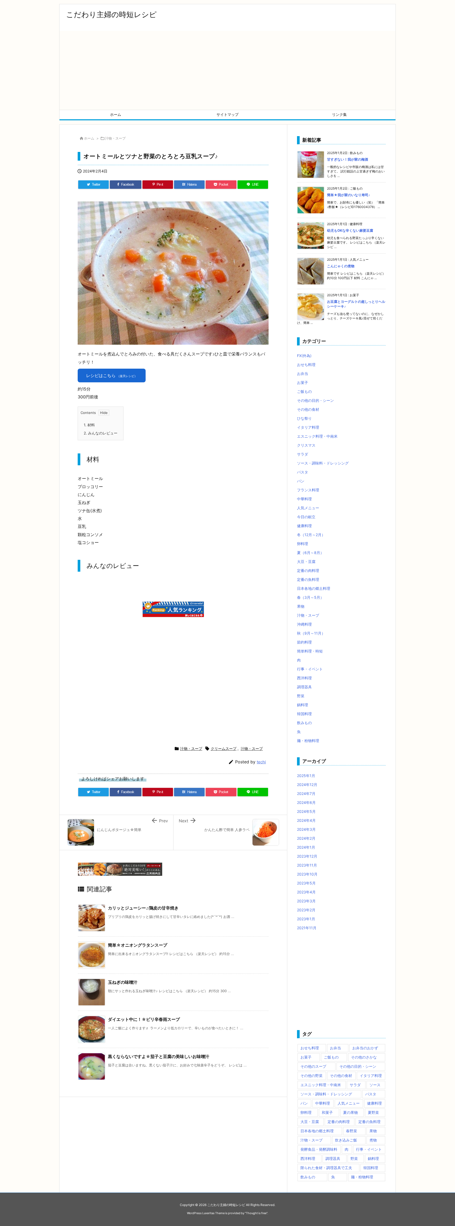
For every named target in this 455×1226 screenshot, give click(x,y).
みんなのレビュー (100, 433)
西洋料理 (304, 678)
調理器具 (304, 687)
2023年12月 (307, 856)
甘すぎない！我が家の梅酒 (347, 159)
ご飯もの (304, 391)
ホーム (89, 138)
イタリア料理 (308, 427)
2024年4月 (306, 820)
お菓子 (302, 382)
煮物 (373, 1140)
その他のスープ (313, 1066)
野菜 (300, 696)
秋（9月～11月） (311, 633)
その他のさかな (364, 1057)
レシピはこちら (111, 375)
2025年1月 (306, 775)
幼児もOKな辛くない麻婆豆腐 (350, 230)
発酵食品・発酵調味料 (318, 1149)
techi (261, 761)
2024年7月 (306, 793)
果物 (300, 606)
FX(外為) (304, 355)
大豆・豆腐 (306, 561)
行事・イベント (310, 669)
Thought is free (256, 1213)
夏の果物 (350, 1112)
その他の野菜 (311, 1075)
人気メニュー (308, 508)
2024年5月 (306, 811)
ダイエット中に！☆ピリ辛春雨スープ (144, 1019)
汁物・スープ (115, 138)
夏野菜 (373, 1112)
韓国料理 (304, 713)
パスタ (302, 472)
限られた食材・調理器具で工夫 (326, 1167)
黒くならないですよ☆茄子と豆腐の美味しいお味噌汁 (158, 1056)
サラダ (302, 454)
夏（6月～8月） (310, 552)
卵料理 (302, 543)
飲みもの (304, 722)
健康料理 (304, 525)
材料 (89, 425)
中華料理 (304, 499)
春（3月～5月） (310, 597)
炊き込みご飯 (346, 1140)
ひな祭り (304, 418)
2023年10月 (307, 874)
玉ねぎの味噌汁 (122, 982)
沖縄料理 (304, 624)
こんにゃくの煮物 (340, 266)
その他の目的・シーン (315, 400)
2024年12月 (307, 784)
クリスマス (306, 445)
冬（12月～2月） (311, 534)
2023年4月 (306, 892)
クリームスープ (223, 748)
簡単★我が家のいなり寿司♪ (348, 195)
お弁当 (302, 373)
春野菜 (351, 1131)
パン (300, 481)
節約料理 (304, 642)
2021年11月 (306, 928)
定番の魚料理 (308, 579)
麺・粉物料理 (308, 740)
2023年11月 (307, 865)
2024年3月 (306, 829)
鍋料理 (302, 705)
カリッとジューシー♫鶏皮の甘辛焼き (143, 908)
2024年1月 (306, 847)
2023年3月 (306, 901)
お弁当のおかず (365, 1048)
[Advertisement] (227, 70)
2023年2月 (306, 910)
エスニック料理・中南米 (317, 436)
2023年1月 (306, 919)
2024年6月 (306, 802)
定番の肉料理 (308, 570)
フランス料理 (308, 490)
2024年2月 (306, 838)
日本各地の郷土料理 (313, 588)
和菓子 (327, 1112)
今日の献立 (306, 517)
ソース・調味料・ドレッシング (323, 463)
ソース (374, 1084)
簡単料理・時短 (310, 651)
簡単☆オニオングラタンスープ (137, 945)
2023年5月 (306, 883)
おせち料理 (306, 364)
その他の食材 (308, 409)
